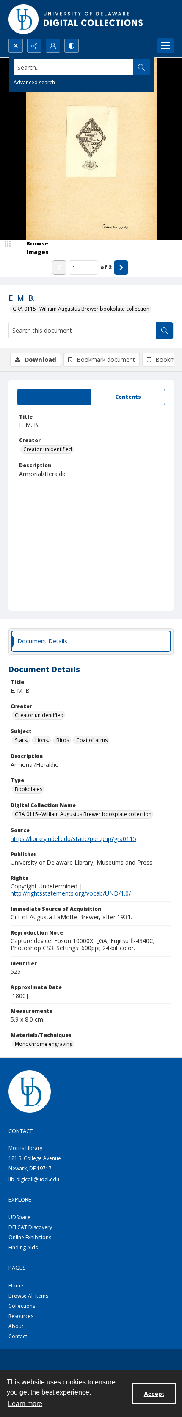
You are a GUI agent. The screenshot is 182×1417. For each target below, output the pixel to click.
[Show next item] (121, 267)
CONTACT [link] (20, 1131)
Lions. (42, 740)
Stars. (21, 740)
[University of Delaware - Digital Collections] (76, 19)
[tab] (54, 397)
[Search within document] (164, 330)
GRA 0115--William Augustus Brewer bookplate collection (81, 308)
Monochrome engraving (43, 1044)
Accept (154, 1393)
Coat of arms (92, 740)
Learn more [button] (25, 1403)
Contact (17, 1336)
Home (15, 1285)
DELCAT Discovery (30, 1227)
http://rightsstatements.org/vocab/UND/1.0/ (71, 893)
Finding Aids (23, 1247)
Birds (62, 740)
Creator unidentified (47, 449)
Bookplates (28, 789)
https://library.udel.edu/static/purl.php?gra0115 (73, 839)
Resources (20, 1316)
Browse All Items (28, 1295)
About (15, 1326)
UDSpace (19, 1217)
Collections (21, 1305)
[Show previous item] (59, 267)
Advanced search (34, 82)
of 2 (106, 267)
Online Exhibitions (29, 1237)
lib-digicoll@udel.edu (33, 1179)
